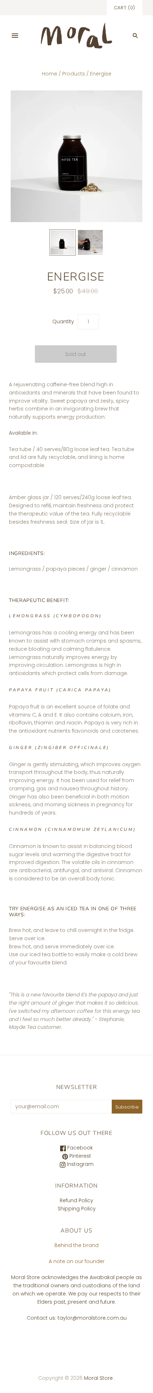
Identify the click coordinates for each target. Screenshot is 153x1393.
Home (49, 73)
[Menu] (15, 35)
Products (73, 73)
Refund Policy (76, 1200)
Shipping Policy (77, 1208)
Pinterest (79, 1155)
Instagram (79, 1164)
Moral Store (99, 1378)
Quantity (63, 321)
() (124, 7)
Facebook (79, 1147)
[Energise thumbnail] (62, 242)
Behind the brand (76, 1245)
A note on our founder (77, 1261)
